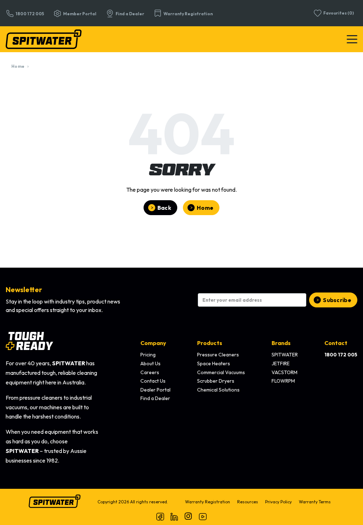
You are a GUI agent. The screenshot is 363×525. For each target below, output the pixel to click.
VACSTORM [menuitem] (284, 372)
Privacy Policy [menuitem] (278, 501)
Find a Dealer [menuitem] (155, 398)
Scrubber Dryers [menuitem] (215, 381)
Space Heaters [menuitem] (213, 363)
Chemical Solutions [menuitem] (218, 390)
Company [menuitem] (153, 342)
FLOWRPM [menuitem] (283, 381)
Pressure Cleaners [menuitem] (218, 354)
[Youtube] (203, 516)
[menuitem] (340, 355)
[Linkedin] (174, 516)
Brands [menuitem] (281, 342)
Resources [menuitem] (247, 501)
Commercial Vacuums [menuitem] (221, 372)
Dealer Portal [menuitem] (155, 390)
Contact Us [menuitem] (153, 381)
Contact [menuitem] (335, 342)
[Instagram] (188, 516)
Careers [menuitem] (149, 372)
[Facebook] (160, 516)
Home (17, 66)
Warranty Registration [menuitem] (207, 501)
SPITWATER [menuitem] (285, 354)
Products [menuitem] (209, 342)
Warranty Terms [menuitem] (315, 501)
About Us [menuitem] (150, 363)
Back (164, 207)
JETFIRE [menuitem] (281, 363)
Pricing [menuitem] (148, 354)
